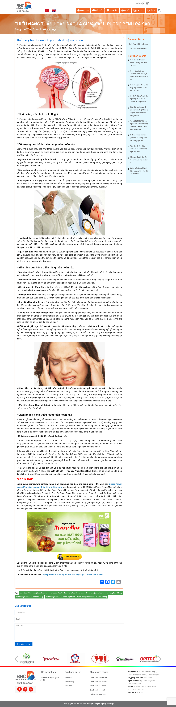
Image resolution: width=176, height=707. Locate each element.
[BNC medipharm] (25, 677)
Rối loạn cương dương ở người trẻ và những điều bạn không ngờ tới (138, 138)
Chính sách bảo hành (98, 686)
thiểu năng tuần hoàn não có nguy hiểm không (104, 593)
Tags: (16, 593)
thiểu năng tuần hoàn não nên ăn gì (29, 597)
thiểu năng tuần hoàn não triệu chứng (92, 597)
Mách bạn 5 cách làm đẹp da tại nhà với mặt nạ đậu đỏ (139, 160)
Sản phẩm (113, 10)
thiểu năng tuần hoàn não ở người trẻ (60, 597)
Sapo (112, 704)
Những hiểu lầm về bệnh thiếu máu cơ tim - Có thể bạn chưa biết (139, 171)
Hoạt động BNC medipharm (138, 44)
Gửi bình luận (23, 644)
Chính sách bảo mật (97, 690)
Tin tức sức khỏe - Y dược (41, 29)
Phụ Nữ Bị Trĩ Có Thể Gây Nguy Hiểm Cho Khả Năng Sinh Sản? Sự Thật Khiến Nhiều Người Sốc (139, 125)
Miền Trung (69, 682)
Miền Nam (69, 686)
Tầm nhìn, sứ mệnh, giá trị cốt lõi (49, 679)
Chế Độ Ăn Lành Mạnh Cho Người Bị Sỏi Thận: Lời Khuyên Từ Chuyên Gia (139, 99)
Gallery (140, 10)
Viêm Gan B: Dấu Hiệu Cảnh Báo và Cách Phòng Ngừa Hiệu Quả (138, 149)
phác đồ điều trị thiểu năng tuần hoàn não (67, 593)
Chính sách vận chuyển (98, 682)
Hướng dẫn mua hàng (98, 694)
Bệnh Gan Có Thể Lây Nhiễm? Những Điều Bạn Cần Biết (138, 62)
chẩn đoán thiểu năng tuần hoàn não (34, 593)
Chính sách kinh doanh (98, 678)
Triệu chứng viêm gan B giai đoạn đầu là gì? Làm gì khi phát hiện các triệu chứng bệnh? (139, 111)
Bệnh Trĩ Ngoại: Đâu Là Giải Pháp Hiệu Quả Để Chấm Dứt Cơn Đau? (139, 88)
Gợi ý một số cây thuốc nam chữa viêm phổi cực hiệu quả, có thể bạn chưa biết (139, 75)
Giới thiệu (99, 10)
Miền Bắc (68, 678)
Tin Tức (127, 10)
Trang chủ (84, 10)
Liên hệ (153, 10)
